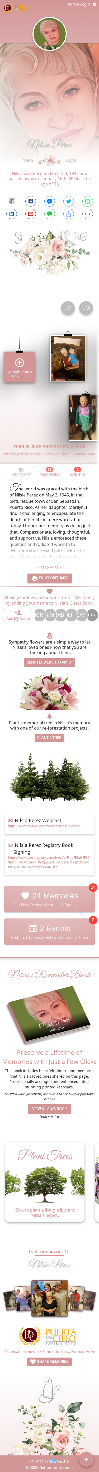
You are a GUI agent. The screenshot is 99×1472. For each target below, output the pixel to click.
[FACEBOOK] (30, 201)
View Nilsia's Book (49, 1109)
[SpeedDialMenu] (86, 1459)
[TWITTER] (68, 201)
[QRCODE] (11, 201)
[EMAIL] (30, 214)
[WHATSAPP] (87, 201)
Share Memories (52, 1361)
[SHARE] (68, 214)
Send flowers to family (49, 662)
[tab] (22, 471)
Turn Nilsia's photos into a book (50, 447)
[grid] (49, 380)
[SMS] (49, 214)
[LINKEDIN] (11, 214)
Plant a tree (49, 738)
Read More (50, 568)
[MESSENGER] (49, 201)
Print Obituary (53, 578)
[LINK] (87, 214)
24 (93, 887)
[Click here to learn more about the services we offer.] (49, 1337)
